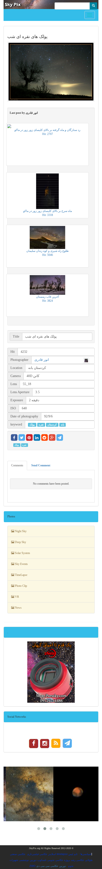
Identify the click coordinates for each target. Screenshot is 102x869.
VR (16, 596)
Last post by (24, 113)
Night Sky (20, 531)
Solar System (22, 553)
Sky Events (21, 564)
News (18, 607)
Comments (17, 465)
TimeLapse (20, 575)
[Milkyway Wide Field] (29, 794)
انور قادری (41, 360)
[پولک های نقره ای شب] (51, 72)
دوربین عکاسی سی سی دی (51, 865)
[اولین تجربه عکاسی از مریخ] (77, 794)
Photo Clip (20, 585)
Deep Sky (20, 542)
